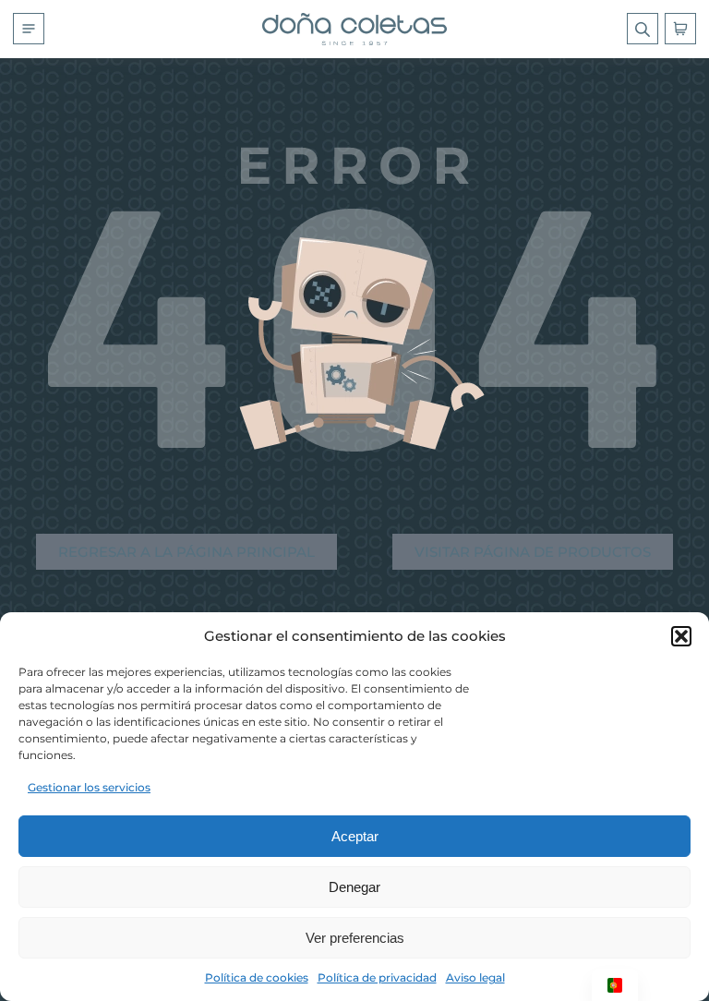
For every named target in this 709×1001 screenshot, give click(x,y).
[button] (681, 636)
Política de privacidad (377, 977)
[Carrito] (680, 28)
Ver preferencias (355, 938)
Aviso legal (475, 977)
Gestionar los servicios (89, 787)
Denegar (354, 887)
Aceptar (355, 836)
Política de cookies (256, 977)
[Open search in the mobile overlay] (642, 28)
